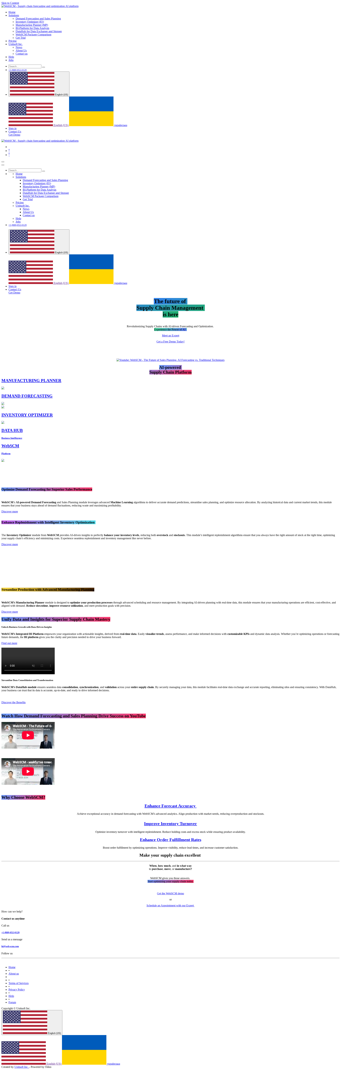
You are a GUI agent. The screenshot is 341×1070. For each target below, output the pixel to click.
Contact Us (15, 131)
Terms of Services (19, 983)
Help (11, 995)
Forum (12, 1002)
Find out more (9, 643)
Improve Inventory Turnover (170, 823)
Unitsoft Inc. (21, 1066)
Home (12, 967)
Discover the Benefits (13, 702)
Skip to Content (10, 2)
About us (14, 973)
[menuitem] (12, 12)
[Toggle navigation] (2, 161)
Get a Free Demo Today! (170, 341)
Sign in (13, 128)
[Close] (2, 165)
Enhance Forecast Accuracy (171, 806)
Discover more (9, 511)
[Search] (43, 67)
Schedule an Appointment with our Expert (170, 905)
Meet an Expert (170, 335)
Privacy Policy (17, 989)
